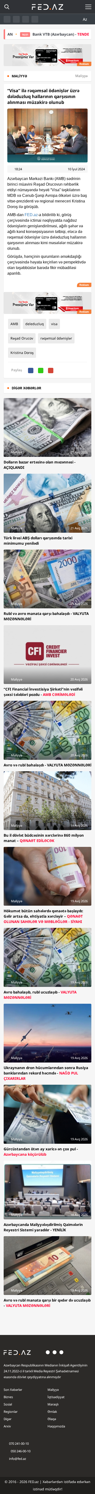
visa (54, 323)
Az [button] (85, 19)
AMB (14, 323)
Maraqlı (53, 1404)
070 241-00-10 (19, 1443)
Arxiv (7, 1426)
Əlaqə (52, 1419)
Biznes (8, 1397)
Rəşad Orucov (21, 338)
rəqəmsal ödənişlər (56, 338)
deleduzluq (34, 323)
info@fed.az (17, 1458)
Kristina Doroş (22, 352)
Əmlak (52, 1411)
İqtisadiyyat (56, 1397)
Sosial (8, 1404)
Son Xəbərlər (13, 1389)
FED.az (31, 215)
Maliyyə (53, 1389)
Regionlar (11, 1411)
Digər (7, 1419)
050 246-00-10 (20, 1451)
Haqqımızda (56, 1426)
